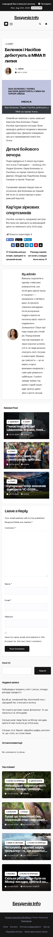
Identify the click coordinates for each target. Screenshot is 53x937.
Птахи (25, 812)
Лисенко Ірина (30, 855)
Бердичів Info (26, 17)
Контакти (14, 927)
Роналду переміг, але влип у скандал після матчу (37, 256)
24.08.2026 (13, 794)
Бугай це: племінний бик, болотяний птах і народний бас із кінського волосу (23, 701)
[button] (40, 24)
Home (5, 927)
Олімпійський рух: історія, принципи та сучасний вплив (16, 256)
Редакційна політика (14, 932)
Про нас (46, 927)
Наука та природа (16, 781)
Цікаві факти (36, 781)
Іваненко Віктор (31, 825)
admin (21, 69)
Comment (10, 527)
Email (8, 600)
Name (8, 584)
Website (9, 616)
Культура (12, 812)
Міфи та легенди (15, 843)
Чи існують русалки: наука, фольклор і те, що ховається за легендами (25, 711)
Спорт (10, 44)
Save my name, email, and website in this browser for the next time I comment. (25, 639)
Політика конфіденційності (30, 927)
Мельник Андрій (31, 886)
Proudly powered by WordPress (18, 917)
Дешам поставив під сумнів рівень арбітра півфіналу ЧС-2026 (23, 459)
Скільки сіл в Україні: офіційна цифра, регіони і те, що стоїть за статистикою (26, 732)
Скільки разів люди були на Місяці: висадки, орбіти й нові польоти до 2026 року (24, 722)
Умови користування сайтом (35, 932)
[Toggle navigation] (11, 24)
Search (6, 662)
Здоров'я (14, 422)
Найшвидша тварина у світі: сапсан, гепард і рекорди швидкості (25, 789)
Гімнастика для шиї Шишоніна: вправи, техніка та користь (26, 429)
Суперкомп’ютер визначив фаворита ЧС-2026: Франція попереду (26, 489)
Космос (11, 874)
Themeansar (26, 921)
